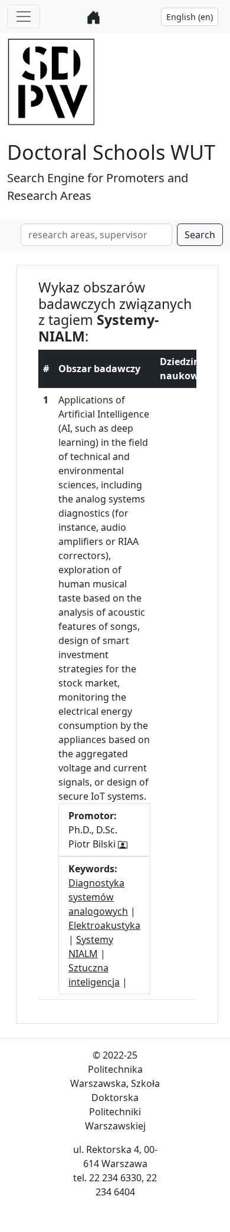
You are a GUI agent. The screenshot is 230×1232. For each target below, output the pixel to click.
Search (200, 234)
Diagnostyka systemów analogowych (98, 897)
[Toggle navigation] (23, 16)
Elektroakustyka (104, 925)
